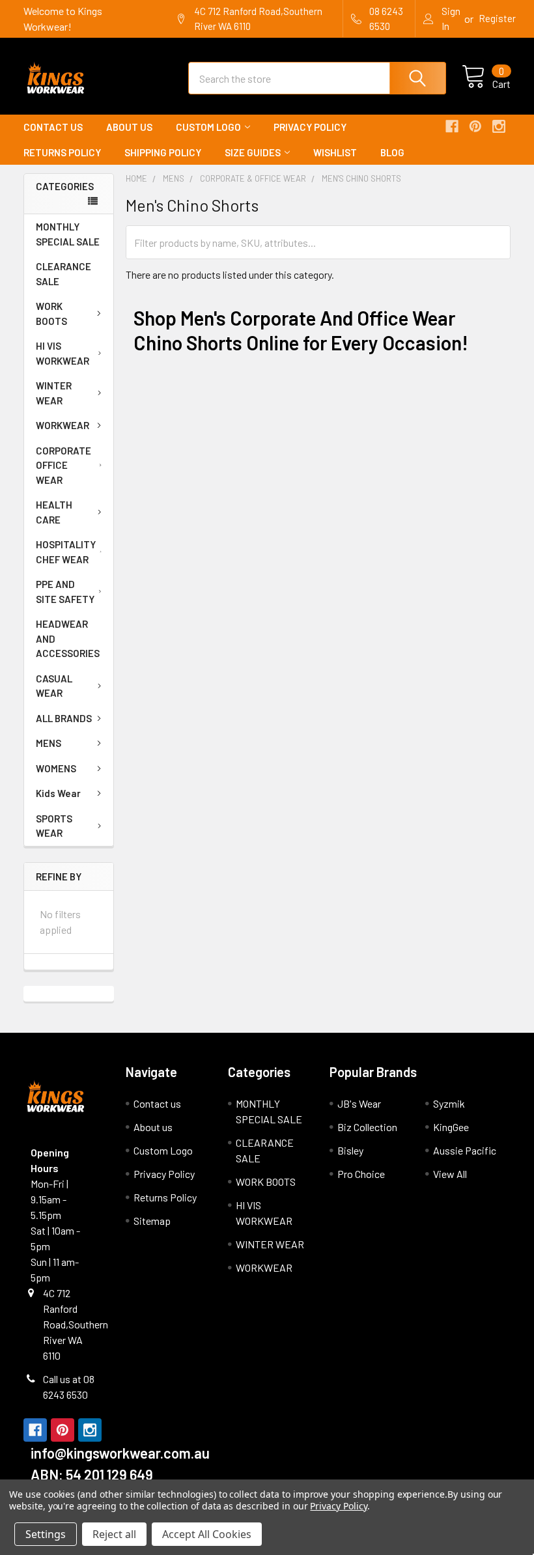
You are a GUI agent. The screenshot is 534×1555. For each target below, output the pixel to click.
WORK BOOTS (51, 313)
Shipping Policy (162, 152)
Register (497, 18)
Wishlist (335, 152)
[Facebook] (452, 126)
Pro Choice (361, 1174)
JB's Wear (359, 1103)
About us (129, 127)
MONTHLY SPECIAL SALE (68, 234)
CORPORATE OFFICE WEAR (63, 465)
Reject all (114, 1534)
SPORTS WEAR (54, 826)
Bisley (350, 1150)
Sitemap (152, 1220)
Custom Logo (208, 127)
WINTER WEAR (54, 393)
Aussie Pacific (464, 1150)
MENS (48, 743)
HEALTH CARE (54, 512)
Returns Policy (62, 152)
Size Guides (253, 152)
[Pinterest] (475, 126)
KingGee (451, 1127)
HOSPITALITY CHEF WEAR (66, 552)
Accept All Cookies (206, 1534)
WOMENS (56, 768)
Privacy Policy (310, 127)
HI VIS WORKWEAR (62, 353)
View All (450, 1174)
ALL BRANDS (64, 718)
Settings (45, 1534)
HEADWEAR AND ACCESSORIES (68, 638)
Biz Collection (367, 1127)
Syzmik (449, 1103)
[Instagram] (499, 126)
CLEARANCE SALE (63, 273)
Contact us (53, 127)
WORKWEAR (62, 425)
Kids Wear (58, 793)
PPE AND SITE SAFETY (65, 591)
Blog (392, 152)
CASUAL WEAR (54, 686)
